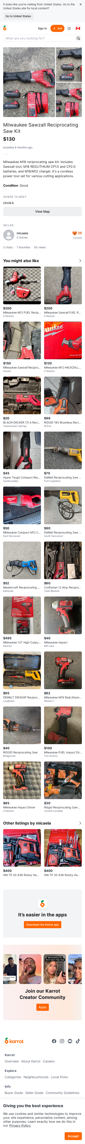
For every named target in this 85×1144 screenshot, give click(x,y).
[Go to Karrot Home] (14, 1041)
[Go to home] (4, 28)
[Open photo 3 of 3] (69, 100)
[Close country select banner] (80, 4)
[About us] (69, 28)
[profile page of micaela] (8, 235)
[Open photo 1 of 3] (29, 82)
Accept (73, 1136)
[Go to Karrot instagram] (62, 1041)
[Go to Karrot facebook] (54, 1041)
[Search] (78, 38)
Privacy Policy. (20, 1125)
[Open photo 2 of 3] (69, 64)
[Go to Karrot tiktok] (78, 1041)
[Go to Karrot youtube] (70, 1041)
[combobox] (39, 38)
